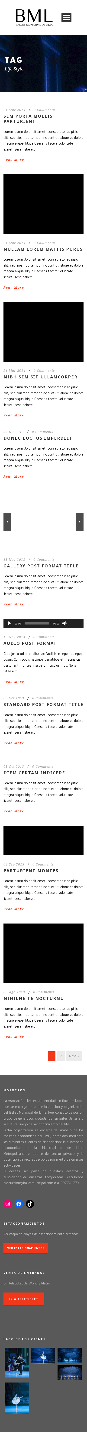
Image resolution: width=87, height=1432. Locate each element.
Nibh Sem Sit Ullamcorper (40, 377)
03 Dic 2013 (13, 432)
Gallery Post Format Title (41, 566)
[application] (43, 623)
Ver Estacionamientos (25, 1247)
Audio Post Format (30, 643)
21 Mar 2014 (14, 110)
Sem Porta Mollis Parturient (28, 118)
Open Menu (66, 17)
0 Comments (44, 110)
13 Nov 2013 (14, 559)
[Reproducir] (9, 623)
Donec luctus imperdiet (38, 438)
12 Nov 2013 (14, 637)
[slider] (74, 616)
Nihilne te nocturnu (33, 998)
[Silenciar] (64, 623)
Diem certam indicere (34, 773)
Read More (13, 160)
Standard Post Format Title (43, 704)
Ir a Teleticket (24, 1299)
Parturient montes (30, 870)
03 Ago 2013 (14, 992)
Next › (74, 1056)
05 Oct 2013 (13, 698)
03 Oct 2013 (13, 766)
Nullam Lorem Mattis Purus (43, 249)
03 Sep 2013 (13, 864)
